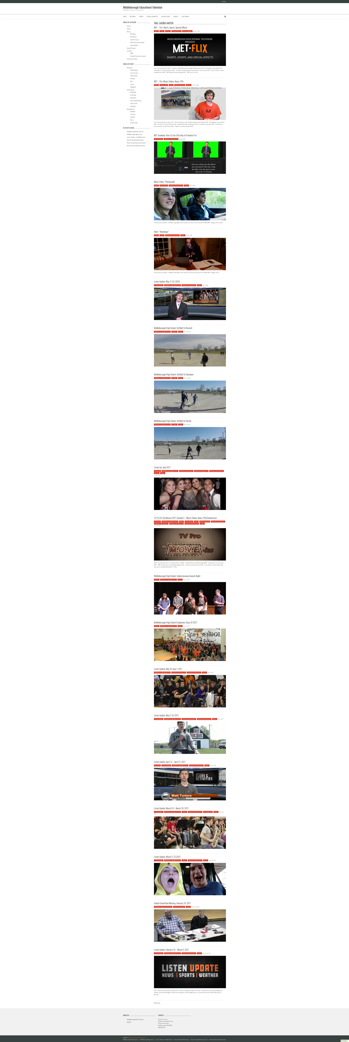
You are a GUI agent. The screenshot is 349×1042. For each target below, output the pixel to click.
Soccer (132, 84)
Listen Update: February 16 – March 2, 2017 (171, 949)
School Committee (152, 16)
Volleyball (133, 87)
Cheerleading (133, 70)
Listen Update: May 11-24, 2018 (167, 281)
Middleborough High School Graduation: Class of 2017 (175, 622)
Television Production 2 (201, 471)
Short (162, 31)
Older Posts (157, 1003)
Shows (168, 31)
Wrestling (132, 106)
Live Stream (185, 16)
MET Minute (133, 37)
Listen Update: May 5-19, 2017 (166, 715)
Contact (175, 16)
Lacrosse (157, 765)
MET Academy (158, 139)
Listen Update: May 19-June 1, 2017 (168, 669)
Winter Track (133, 103)
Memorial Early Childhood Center (136, 146)
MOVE (156, 31)
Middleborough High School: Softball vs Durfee (172, 421)
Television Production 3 (188, 285)
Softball (174, 332)
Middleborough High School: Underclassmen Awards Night (177, 576)
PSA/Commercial (179, 85)
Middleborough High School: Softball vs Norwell (173, 328)
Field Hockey (133, 76)
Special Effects (176, 31)
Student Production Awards (138, 56)
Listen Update (159, 285)
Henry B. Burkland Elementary (135, 140)
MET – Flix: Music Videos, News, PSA (168, 81)
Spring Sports (130, 109)
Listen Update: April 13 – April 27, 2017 (169, 762)
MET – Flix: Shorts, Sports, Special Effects (170, 27)
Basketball (133, 92)
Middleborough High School (172, 285)
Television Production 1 (186, 471)
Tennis (157, 473)
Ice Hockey (133, 95)
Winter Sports (131, 90)
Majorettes (133, 98)
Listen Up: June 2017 (162, 467)
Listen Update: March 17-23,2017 (167, 856)
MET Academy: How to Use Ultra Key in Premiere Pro (175, 135)
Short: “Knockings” (161, 231)
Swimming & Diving (135, 101)
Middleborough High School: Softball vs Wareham (173, 374)
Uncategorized (208, 812)
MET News (133, 16)
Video (125, 16)
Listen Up (157, 471)
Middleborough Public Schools (163, 907)
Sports (141, 16)
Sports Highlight (187, 31)
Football (132, 78)
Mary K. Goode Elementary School (136, 143)
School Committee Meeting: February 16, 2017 (172, 903)
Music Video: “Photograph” (164, 181)
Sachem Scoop (165, 16)
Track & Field (133, 123)
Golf (131, 81)
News (171, 85)
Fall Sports (130, 68)
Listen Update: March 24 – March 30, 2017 (171, 808)
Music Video (163, 85)
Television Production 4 (171, 139)
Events (157, 580)
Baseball (132, 111)
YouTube (224, 1)
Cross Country (134, 73)
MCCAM (129, 1022)
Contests (157, 521)
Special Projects (131, 48)
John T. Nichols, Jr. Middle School (136, 137)
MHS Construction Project (137, 42)
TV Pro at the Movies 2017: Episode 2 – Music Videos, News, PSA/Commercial (185, 518)
